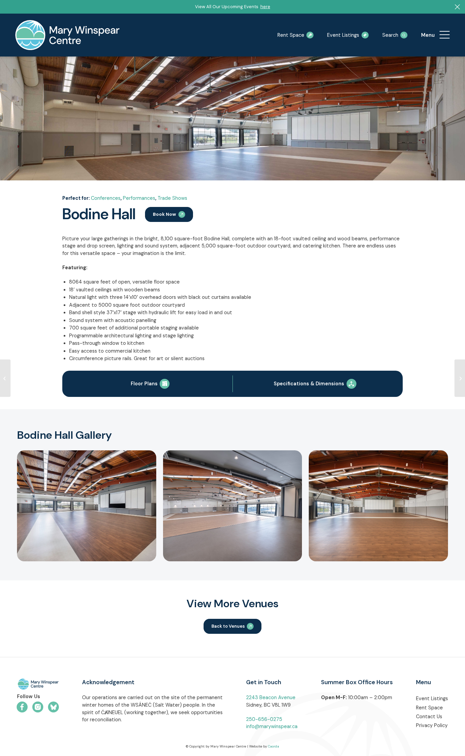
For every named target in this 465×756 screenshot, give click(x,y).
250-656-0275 (264, 719)
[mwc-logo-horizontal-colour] (38, 685)
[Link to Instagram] (38, 707)
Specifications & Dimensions (309, 384)
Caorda (273, 746)
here (265, 7)
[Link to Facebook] (22, 707)
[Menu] (444, 35)
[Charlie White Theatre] (5, 378)
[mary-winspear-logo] (67, 35)
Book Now (164, 214)
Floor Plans (144, 384)
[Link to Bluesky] (53, 707)
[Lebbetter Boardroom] (459, 378)
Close (424, 222)
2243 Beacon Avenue (270, 697)
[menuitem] (444, 35)
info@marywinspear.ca (272, 726)
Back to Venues (228, 626)
